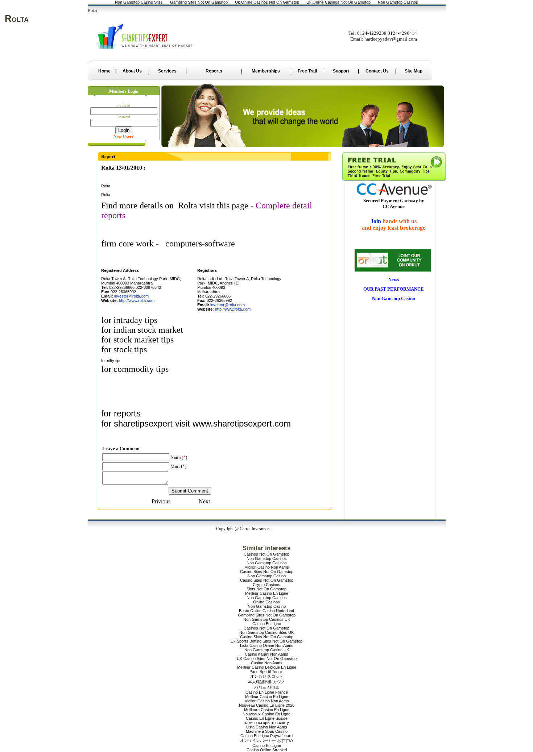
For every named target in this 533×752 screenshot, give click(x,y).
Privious (161, 501)
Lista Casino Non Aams (266, 727)
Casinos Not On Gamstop (266, 554)
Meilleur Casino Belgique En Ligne (266, 667)
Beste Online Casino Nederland (266, 610)
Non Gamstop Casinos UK (266, 619)
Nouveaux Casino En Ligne (266, 714)
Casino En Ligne (266, 624)
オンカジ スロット (266, 676)
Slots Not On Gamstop (266, 589)
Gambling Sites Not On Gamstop (267, 615)
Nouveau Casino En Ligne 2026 (266, 705)
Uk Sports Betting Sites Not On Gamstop (266, 641)
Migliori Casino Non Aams (266, 567)
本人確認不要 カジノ (266, 682)
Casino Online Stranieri (267, 750)
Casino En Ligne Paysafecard (266, 736)
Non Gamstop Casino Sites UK (266, 632)
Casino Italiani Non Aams (266, 654)
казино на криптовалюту (266, 722)
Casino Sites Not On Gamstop (266, 571)
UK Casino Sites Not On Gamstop (267, 658)
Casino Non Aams (266, 663)
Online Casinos (266, 602)
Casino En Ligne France (266, 692)
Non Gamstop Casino (267, 576)
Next (204, 501)
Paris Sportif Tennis (266, 671)
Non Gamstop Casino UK (266, 650)
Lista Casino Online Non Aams (266, 645)
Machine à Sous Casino (267, 731)
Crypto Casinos (266, 584)
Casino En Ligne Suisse (267, 718)
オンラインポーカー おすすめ (266, 740)
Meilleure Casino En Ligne (266, 709)
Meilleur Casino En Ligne (266, 593)
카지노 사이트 (266, 687)
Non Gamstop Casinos (267, 558)
